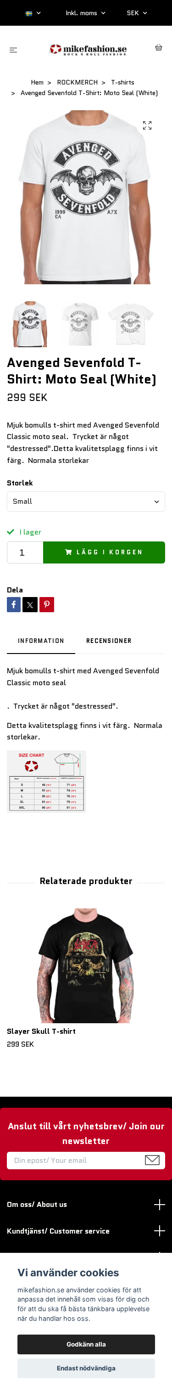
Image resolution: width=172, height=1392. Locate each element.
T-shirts (122, 82)
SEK (134, 12)
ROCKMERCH (77, 82)
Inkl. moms (82, 12)
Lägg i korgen (110, 552)
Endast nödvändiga (86, 1368)
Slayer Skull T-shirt (41, 1031)
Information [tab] (41, 641)
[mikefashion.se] (88, 48)
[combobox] (86, 501)
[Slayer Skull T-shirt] (86, 965)
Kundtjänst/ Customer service (58, 1231)
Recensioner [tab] (109, 641)
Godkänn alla (86, 1344)
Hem (37, 82)
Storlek (20, 483)
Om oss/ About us (37, 1204)
